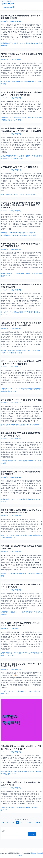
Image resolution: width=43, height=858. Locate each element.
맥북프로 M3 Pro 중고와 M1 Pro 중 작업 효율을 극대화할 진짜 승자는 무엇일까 (21, 511)
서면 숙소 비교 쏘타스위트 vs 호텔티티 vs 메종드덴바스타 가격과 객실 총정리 (21, 362)
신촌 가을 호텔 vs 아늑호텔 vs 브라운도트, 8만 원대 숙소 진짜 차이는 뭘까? (21, 747)
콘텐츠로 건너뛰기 (6, 1)
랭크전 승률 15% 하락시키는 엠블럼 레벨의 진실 (21, 399)
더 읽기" (18, 194)
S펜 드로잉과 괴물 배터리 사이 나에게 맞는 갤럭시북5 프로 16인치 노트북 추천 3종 (21, 324)
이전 (5, 822)
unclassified (4, 21)
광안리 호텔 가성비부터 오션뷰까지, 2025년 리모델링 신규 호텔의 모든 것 (21, 624)
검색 (3, 831)
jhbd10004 (8, 3)
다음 (37, 822)
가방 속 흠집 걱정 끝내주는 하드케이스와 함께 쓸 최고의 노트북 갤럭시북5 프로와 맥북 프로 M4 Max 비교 (20, 205)
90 (30, 822)
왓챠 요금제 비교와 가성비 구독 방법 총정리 (19, 167)
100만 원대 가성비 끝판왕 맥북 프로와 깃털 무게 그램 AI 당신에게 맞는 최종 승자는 (21, 93)
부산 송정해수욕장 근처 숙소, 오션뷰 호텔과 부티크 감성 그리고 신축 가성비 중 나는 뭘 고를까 (21, 129)
